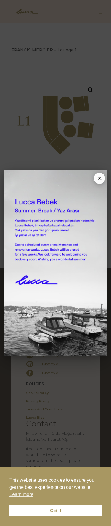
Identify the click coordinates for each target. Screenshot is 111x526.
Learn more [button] (21, 494)
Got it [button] (55, 510)
